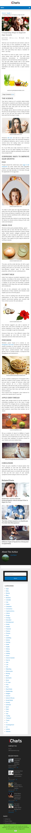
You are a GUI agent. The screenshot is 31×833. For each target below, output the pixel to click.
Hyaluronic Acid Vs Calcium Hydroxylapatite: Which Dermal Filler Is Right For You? (15, 500)
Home (7, 655)
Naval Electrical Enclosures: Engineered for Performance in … (15, 774)
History (8, 649)
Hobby (8, 651)
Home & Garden (10, 658)
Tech (7, 711)
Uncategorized (10, 724)
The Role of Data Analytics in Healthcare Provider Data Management (15, 522)
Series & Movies (10, 698)
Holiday (8, 653)
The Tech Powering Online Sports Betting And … (17, 806)
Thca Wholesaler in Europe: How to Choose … (18, 785)
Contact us (7, 819)
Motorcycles (9, 671)
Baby (7, 591)
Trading (8, 716)
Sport (7, 707)
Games (8, 640)
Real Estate (9, 689)
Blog (7, 595)
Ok (15, 830)
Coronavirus (9, 608)
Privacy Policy (8, 821)
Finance (8, 631)
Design (8, 615)
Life (7, 666)
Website (8, 731)
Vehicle (8, 729)
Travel (7, 720)
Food (7, 635)
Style (7, 709)
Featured (8, 629)
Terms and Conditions (10, 823)
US (6, 727)
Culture (8, 613)
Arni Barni (5, 38)
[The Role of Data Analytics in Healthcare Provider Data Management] (15, 512)
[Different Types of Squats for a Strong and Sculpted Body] (15, 533)
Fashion (8, 626)
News (7, 680)
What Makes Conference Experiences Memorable (17, 796)
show (12, 94)
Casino (8, 604)
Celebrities (9, 606)
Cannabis (8, 600)
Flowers (8, 633)
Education (8, 620)
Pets (7, 684)
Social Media (9, 700)
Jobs (7, 662)
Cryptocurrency (10, 611)
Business (8, 597)
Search (15, 578)
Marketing (8, 669)
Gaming (8, 642)
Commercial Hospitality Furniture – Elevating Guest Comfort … (14, 762)
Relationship (9, 691)
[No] (29, 828)
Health (22, 38)
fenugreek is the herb (8, 344)
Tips (7, 713)
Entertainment (10, 622)
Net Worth (8, 678)
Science (8, 695)
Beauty (8, 593)
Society (8, 702)
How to (8, 660)
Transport (8, 718)
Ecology (8, 617)
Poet (7, 687)
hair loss (9, 137)
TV (6, 722)
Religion (8, 693)
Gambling (8, 637)
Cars (7, 602)
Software (8, 704)
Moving (8, 673)
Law (7, 664)
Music (7, 675)
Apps (7, 588)
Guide (7, 644)
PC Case (8, 682)
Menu (2, 7)
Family (7, 624)
